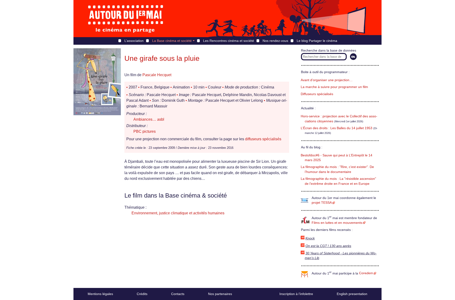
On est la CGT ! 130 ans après (328, 246)
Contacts (177, 294)
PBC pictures (144, 131)
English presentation (352, 294)
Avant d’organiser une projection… (327, 80)
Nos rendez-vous (275, 41)
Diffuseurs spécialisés (317, 94)
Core (366, 273)
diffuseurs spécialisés (263, 139)
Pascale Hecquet (156, 75)
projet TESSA (322, 202)
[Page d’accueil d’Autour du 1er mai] (125, 18)
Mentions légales (100, 294)
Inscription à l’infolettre (296, 294)
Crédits (142, 294)
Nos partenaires (220, 294)
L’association (134, 41)
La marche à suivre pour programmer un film (334, 87)
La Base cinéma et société (172, 41)
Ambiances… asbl (148, 119)
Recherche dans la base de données (328, 50)
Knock (310, 238)
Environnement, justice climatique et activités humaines (178, 213)
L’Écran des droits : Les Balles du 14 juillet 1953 (336, 128)
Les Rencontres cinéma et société (228, 41)
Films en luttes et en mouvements (337, 223)
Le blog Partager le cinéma (317, 41)
